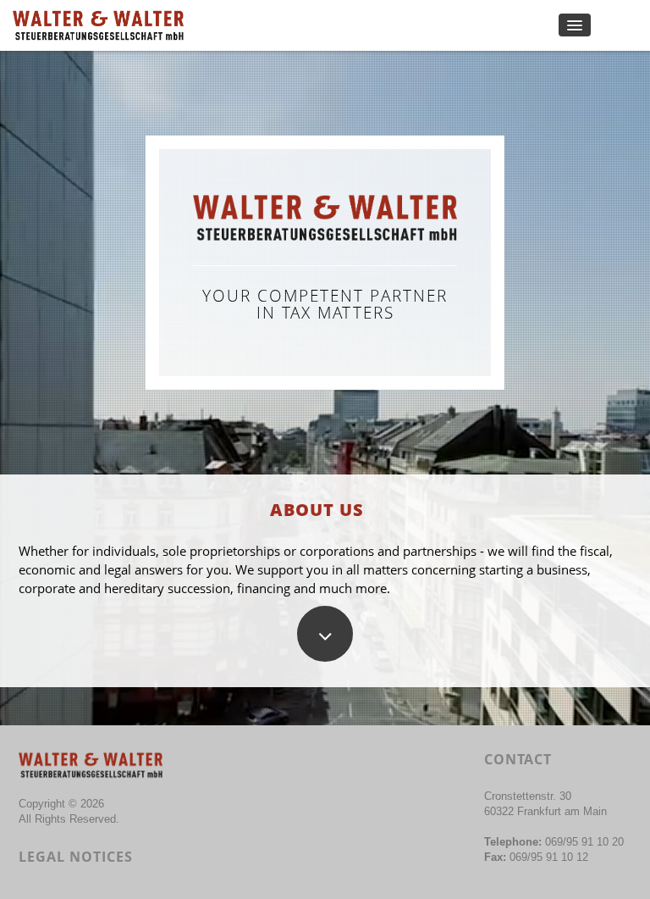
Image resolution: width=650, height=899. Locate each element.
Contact (518, 759)
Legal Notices (76, 856)
